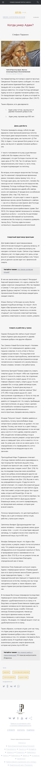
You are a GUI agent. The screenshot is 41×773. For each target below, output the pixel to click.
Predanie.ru (20, 752)
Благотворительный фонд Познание (21, 746)
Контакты (21, 730)
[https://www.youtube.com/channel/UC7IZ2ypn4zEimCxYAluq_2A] (22, 718)
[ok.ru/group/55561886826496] (18, 718)
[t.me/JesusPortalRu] (26, 718)
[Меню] (3, 2)
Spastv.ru (26, 755)
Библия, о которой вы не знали (14, 17)
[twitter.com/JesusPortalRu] (14, 718)
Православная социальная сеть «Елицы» (21, 762)
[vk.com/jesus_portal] (10, 718)
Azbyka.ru (10, 752)
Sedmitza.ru (31, 752)
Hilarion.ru (22, 743)
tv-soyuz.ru (35, 755)
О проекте (11, 730)
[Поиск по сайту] (38, 2)
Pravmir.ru (22, 749)
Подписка (30, 730)
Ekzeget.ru (32, 749)
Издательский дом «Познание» (21, 765)
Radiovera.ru (15, 755)
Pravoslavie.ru (11, 749)
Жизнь (18, 12)
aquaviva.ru (21, 758)
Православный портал (20, 2)
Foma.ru (6, 755)
